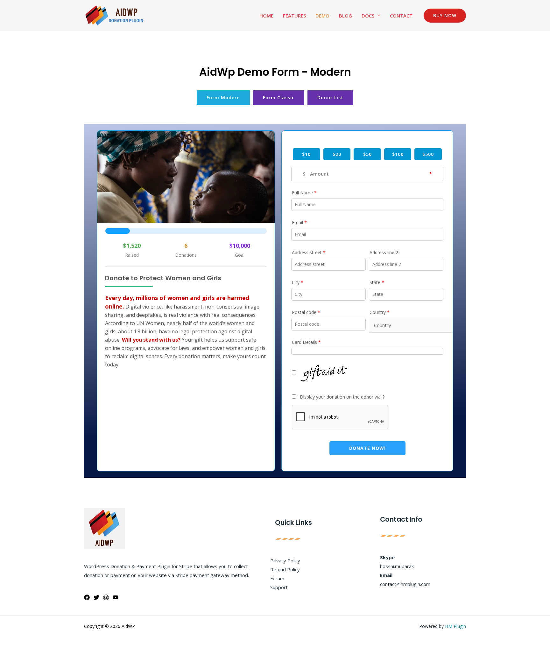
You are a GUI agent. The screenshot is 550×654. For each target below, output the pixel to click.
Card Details (306, 342)
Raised (132, 255)
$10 (306, 154)
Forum (277, 578)
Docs (368, 15)
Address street (309, 252)
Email (299, 222)
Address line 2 (384, 252)
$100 (398, 154)
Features (294, 15)
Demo (322, 15)
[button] (445, 16)
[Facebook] (87, 597)
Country (380, 312)
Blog (345, 15)
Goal (239, 255)
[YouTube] (115, 597)
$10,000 (239, 245)
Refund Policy (285, 569)
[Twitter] (96, 597)
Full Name (304, 193)
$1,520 (132, 245)
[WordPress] (106, 597)
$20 (337, 154)
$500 (428, 154)
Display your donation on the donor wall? (340, 397)
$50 (367, 154)
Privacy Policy (285, 560)
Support (279, 587)
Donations (186, 255)
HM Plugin (455, 626)
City (297, 282)
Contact (401, 15)
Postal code (306, 312)
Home (266, 15)
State (377, 282)
